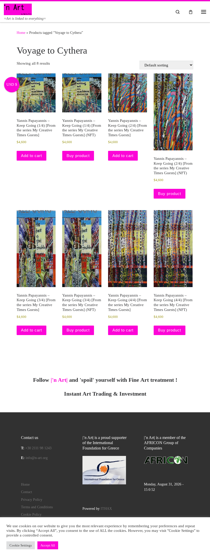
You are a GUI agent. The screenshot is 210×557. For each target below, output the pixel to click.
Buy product (78, 155)
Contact (26, 492)
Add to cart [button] (31, 155)
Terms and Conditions (37, 507)
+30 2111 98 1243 (38, 448)
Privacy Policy (31, 500)
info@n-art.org (37, 458)
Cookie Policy (31, 514)
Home (21, 33)
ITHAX (106, 509)
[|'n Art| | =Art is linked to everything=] (18, 9)
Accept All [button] (47, 545)
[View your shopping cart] (190, 11)
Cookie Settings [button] (20, 545)
